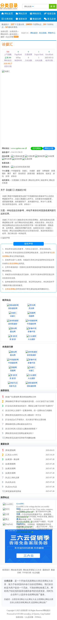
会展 (7, 459)
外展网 (13, 473)
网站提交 (34, 33)
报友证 (48, 173)
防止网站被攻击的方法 (23, 424)
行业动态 (9, 406)
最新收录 (22, 19)
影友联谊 (22, 173)
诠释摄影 (46, 171)
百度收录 (23, 180)
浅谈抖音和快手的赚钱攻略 (25, 438)
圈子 (9, 173)
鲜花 (7, 491)
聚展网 (13, 464)
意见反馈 (51, 19)
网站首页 (8, 13)
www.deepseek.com (23, 532)
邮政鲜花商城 (15, 491)
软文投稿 (43, 33)
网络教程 (9, 401)
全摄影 (32, 171)
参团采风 (40, 173)
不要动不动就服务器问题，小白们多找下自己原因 (34, 401)
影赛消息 (31, 173)
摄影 (2, 37)
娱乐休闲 (13, 34)
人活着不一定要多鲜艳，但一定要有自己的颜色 (33, 410)
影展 (53, 171)
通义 (18, 519)
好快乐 (14, 176)
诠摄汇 (7, 44)
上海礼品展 (14, 478)
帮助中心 (51, 33)
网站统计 (46, 610)
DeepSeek (20, 524)
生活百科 (9, 410)
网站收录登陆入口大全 (32, 570)
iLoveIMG (14, 455)
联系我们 (6, 570)
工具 (7, 455)
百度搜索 (15, 180)
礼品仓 (13, 482)
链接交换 (51, 13)
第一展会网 (14, 459)
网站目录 (22, 13)
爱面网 (13, 450)
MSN (18, 509)
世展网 (13, 468)
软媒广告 (9, 397)
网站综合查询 (34, 180)
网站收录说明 (16, 570)
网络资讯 (36, 13)
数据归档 (36, 19)
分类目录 (13, 31)
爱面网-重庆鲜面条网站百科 (25, 397)
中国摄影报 (15, 171)
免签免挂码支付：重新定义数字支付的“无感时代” (34, 406)
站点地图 (36, 573)
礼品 (7, 478)
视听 (4, 173)
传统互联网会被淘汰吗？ (24, 433)
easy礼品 (13, 487)
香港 (7, 450)
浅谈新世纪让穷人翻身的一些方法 (27, 415)
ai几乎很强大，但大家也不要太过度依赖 (30, 420)
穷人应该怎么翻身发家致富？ (25, 429)
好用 (7, 176)
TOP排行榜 (26, 573)
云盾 (18, 514)
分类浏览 (8, 19)
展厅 (15, 173)
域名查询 (44, 180)
